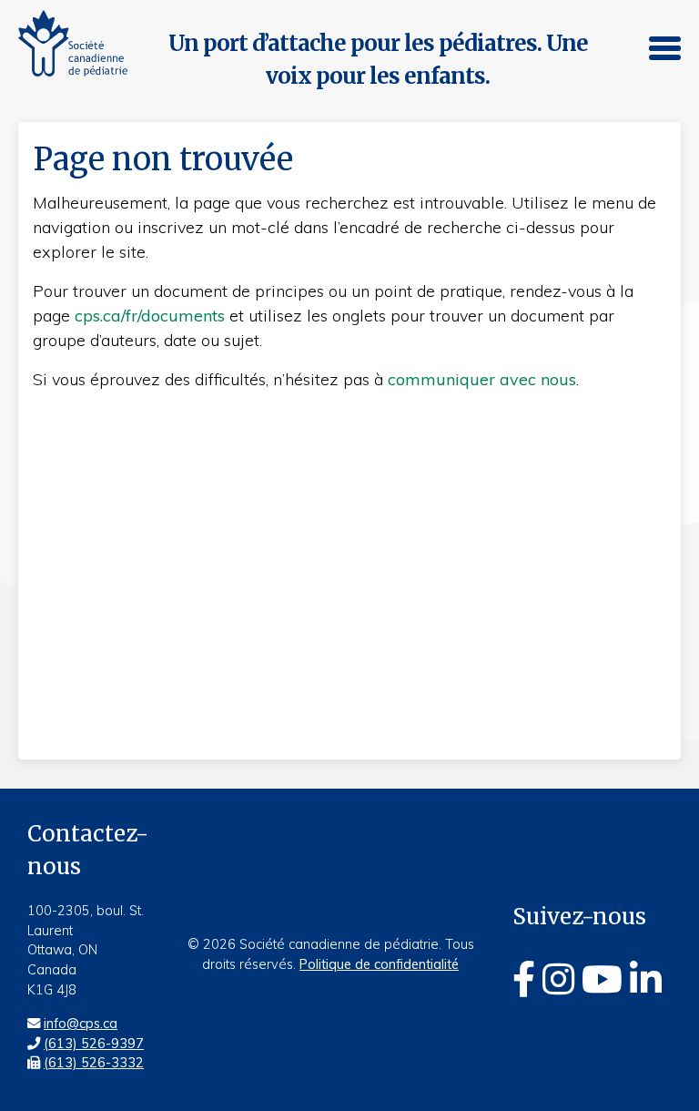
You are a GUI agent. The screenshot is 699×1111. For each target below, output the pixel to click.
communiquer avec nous (482, 379)
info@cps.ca (80, 1023)
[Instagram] (558, 979)
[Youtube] (602, 979)
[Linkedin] (646, 979)
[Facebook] (523, 979)
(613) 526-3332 (94, 1063)
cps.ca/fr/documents (150, 315)
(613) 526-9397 (94, 1043)
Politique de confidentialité (379, 964)
